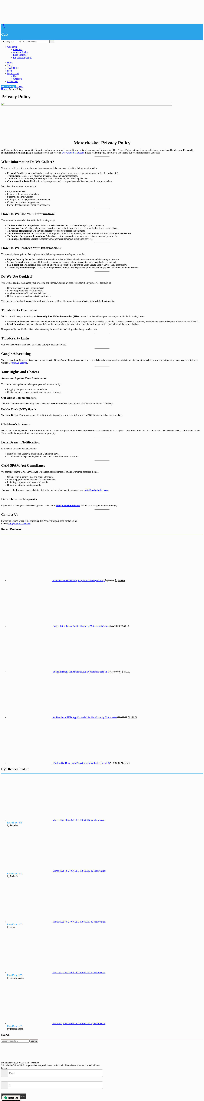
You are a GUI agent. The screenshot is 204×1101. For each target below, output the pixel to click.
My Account (13, 73)
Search (34, 1041)
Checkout (17, 78)
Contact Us (12, 81)
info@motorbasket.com (96, 490)
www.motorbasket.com (73, 152)
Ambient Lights (20, 52)
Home (10, 62)
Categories (12, 46)
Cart (15, 76)
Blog (9, 70)
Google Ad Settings (18, 362)
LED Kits (17, 49)
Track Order (13, 68)
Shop (9, 65)
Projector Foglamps (22, 57)
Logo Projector (20, 55)
